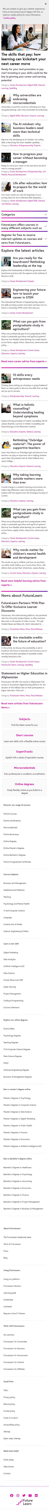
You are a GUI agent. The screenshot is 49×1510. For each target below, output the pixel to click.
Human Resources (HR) (13, 980)
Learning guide (10, 1293)
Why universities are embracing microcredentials (27, 99)
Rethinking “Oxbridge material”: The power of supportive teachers (29, 444)
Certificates (8, 1299)
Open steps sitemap (12, 1438)
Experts (33, 115)
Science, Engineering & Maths (16, 931)
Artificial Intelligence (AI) (14, 966)
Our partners (9, 1335)
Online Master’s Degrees (14, 848)
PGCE (6, 1063)
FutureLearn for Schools (14, 1362)
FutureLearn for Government (16, 1355)
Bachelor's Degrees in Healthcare (17, 1167)
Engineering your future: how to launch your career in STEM (29, 293)
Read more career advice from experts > (23, 361)
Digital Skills (32, 85)
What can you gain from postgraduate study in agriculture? (29, 325)
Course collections (11, 1007)
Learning (4, 88)
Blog (5, 1258)
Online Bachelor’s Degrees (15, 855)
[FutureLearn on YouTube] (30, 1495)
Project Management (12, 993)
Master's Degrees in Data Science (18, 1112)
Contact (7, 1473)
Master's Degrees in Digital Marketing (19, 1118)
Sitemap (7, 1431)
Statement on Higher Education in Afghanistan (24, 675)
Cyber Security (10, 987)
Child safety (9, 1459)
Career (12, 313)
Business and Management (15, 883)
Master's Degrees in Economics (17, 1139)
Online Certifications (12, 820)
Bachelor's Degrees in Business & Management (23, 1208)
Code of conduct (11, 1418)
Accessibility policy (12, 1424)
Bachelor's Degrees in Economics (17, 1188)
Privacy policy (9, 1397)
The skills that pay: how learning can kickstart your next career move (23, 59)
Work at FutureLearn (12, 1244)
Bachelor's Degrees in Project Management (22, 1202)
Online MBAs (9, 1028)
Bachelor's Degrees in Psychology (18, 1174)
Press (28, 629)
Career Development (18, 85)
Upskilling (13, 88)
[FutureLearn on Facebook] (12, 1495)
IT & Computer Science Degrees (17, 1049)
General (41, 85)
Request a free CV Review (14, 1313)
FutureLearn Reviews (12, 1286)
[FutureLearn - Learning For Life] (24, 1501)
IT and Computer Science (14, 910)
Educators (25, 115)
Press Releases (36, 629)
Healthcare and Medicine (14, 890)
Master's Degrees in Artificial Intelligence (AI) (22, 1146)
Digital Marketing (11, 952)
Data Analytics (10, 959)
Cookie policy (9, 1411)
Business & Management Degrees (18, 1077)
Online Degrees (10, 841)
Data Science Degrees (13, 1056)
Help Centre (9, 1466)
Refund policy (9, 1404)
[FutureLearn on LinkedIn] (36, 1495)
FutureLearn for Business (14, 1348)
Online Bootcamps (11, 834)
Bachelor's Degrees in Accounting (18, 1181)
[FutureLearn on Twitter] (24, 1495)
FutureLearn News (17, 629)
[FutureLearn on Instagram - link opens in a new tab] (18, 1495)
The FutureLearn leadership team (17, 1237)
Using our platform (12, 1279)
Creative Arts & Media (13, 924)
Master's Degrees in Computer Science (20, 1105)
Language (8, 917)
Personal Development (17, 174)
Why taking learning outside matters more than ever (28, 478)
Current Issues (33, 350)
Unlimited (8, 1306)
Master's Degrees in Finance (15, 1132)
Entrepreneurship (26, 145)
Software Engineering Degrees (16, 1070)
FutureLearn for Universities (15, 1341)
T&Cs (6, 1390)
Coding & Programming (13, 1000)
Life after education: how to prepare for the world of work (30, 187)
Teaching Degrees (11, 1042)
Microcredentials (11, 827)
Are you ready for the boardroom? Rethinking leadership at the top (29, 262)
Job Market (6, 204)
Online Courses (10, 814)
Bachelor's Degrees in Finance (16, 1195)
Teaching (7, 897)
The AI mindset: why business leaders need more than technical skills (28, 129)
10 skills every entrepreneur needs (26, 377)
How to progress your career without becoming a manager (30, 158)
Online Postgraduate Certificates (17, 862)
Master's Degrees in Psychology (17, 1098)
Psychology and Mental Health (17, 904)
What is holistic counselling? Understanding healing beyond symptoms (28, 410)
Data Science (9, 973)
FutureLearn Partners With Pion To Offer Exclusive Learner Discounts (23, 607)
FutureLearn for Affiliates (14, 1369)
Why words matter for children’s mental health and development (29, 553)
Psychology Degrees (12, 1035)
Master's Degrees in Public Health (18, 1125)
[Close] (46, 4)
